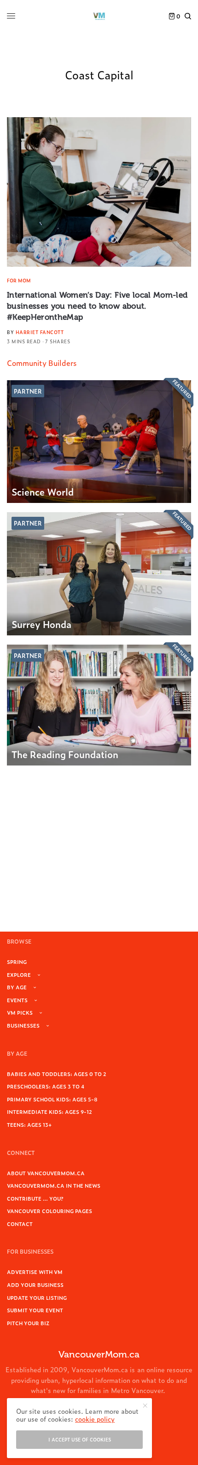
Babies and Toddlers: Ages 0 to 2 (56, 1073)
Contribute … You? (35, 1198)
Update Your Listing (37, 1297)
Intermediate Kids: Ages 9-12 (49, 1111)
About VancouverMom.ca (46, 1173)
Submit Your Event (35, 1310)
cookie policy (95, 1418)
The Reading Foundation (65, 754)
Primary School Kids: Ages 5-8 (52, 1099)
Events (17, 1000)
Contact (20, 1223)
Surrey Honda (41, 624)
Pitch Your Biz (28, 1323)
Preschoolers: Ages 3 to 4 (45, 1086)
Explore (19, 974)
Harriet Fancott (40, 332)
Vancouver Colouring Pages (49, 1210)
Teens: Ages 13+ (29, 1124)
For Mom (19, 280)
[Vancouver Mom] (99, 16)
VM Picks (20, 1012)
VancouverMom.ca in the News (53, 1185)
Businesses (23, 1025)
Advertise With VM (35, 1271)
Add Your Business (35, 1284)
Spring (17, 961)
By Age (17, 987)
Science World (43, 491)
